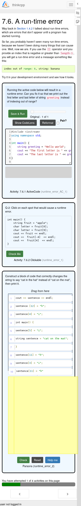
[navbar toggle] (71, 5)
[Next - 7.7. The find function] (67, 493)
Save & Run (18, 114)
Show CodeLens (24, 123)
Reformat (47, 123)
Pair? (63, 120)
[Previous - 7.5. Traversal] (19, 493)
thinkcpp (18, 4)
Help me (53, 460)
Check (23, 460)
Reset (37, 460)
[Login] (5, 4)
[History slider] (32, 111)
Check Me (15, 254)
